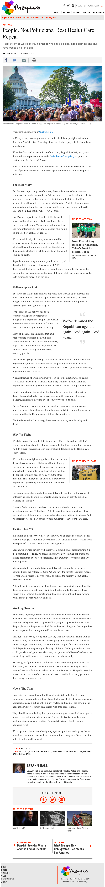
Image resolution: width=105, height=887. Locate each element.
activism (23, 751)
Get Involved (7, 879)
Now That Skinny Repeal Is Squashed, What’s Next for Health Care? (85, 246)
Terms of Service (67, 882)
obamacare (24, 754)
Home (3, 867)
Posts (4, 870)
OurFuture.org (46, 131)
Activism (25, 748)
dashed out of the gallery (62, 156)
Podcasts (98, 12)
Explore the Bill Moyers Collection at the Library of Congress (29, 17)
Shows (66, 12)
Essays (76, 12)
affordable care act (40, 751)
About (4, 882)
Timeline (5, 873)
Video (57, 12)
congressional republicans (67, 751)
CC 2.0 (87, 124)
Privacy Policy (81, 882)
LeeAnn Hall (12, 53)
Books (86, 12)
